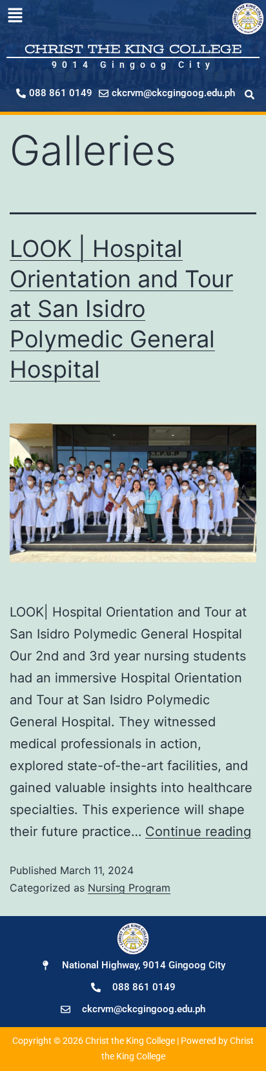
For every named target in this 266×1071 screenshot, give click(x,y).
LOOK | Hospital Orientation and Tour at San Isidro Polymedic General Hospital (121, 308)
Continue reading (198, 831)
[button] (15, 16)
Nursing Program (129, 887)
